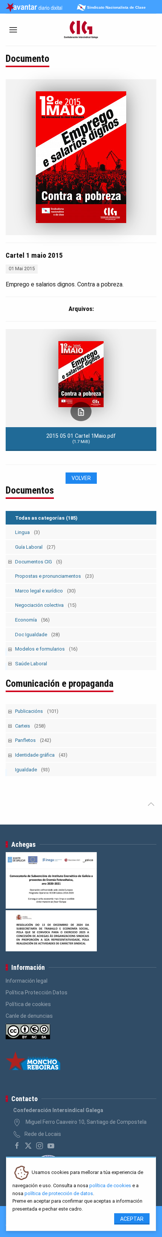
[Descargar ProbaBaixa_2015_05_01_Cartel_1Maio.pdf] (81, 411)
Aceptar (132, 1219)
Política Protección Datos (36, 992)
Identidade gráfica (41, 755)
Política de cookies (28, 1004)
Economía (32, 620)
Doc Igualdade (37, 634)
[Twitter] (28, 1145)
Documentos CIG (38, 562)
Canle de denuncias (29, 1016)
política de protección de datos (58, 1193)
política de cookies (110, 1185)
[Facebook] (17, 1145)
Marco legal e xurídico (45, 591)
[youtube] (51, 1145)
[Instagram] (39, 1145)
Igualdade (32, 769)
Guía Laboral (35, 547)
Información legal (26, 981)
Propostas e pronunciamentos (54, 576)
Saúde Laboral (31, 663)
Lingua (27, 532)
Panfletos (33, 740)
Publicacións (36, 711)
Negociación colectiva (45, 605)
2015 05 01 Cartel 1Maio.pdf (81, 438)
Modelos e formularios (46, 649)
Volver (81, 478)
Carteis (30, 726)
